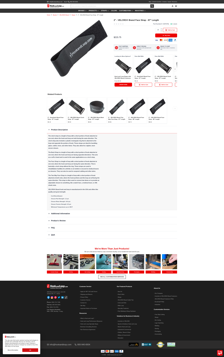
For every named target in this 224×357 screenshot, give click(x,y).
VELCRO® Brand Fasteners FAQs (164, 299)
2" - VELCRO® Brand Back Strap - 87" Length (96, 118)
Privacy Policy (84, 297)
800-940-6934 (56, 304)
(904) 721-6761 (54, 307)
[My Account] (172, 6)
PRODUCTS (93, 10)
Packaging (136, 272)
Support (169, 1)
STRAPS (104, 10)
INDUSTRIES (139, 10)
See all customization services (112, 277)
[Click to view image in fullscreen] (78, 49)
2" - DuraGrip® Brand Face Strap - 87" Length (142, 77)
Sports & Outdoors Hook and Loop (127, 324)
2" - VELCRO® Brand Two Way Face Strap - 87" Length (116, 118)
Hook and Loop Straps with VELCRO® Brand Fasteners (123, 77)
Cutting (71, 272)
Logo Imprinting (120, 272)
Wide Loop (121, 305)
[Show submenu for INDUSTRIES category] (145, 11)
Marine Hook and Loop (124, 326)
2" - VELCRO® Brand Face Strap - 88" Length (136, 118)
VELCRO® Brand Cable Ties (126, 300)
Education (120, 338)
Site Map (82, 305)
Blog (150, 1)
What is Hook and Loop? (87, 318)
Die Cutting (87, 272)
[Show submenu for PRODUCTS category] (98, 11)
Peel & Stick (121, 294)
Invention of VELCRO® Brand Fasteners (166, 296)
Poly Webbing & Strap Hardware (127, 311)
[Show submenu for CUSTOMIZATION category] (132, 11)
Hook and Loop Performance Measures (91, 321)
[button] (119, 24)
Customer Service (85, 300)
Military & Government (124, 335)
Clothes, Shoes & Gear (124, 332)
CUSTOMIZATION (125, 10)
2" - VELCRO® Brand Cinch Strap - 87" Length (163, 77)
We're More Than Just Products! (112, 248)
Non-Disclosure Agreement (87, 329)
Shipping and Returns (86, 294)
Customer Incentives (156, 1)
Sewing (104, 272)
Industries (157, 304)
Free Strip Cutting (160, 314)
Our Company (159, 293)
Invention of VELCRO (124, 321)
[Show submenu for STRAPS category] (108, 11)
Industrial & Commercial (124, 329)
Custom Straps (54, 272)
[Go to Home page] (55, 6)
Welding (153, 272)
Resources (174, 1)
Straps (73, 15)
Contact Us (83, 302)
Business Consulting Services (88, 326)
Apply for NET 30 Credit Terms (88, 291)
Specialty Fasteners (123, 308)
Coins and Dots (122, 302)
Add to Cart (144, 84)
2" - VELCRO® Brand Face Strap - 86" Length (156, 118)
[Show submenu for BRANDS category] (86, 11)
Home (48, 15)
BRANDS (81, 10)
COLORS (114, 10)
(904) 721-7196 (55, 302)
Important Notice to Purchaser (88, 308)
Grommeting (170, 272)
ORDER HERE (123, 84)
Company (164, 1)
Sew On (120, 291)
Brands (55, 15)
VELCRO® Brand (64, 15)
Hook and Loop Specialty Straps (89, 324)
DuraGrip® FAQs (159, 301)
